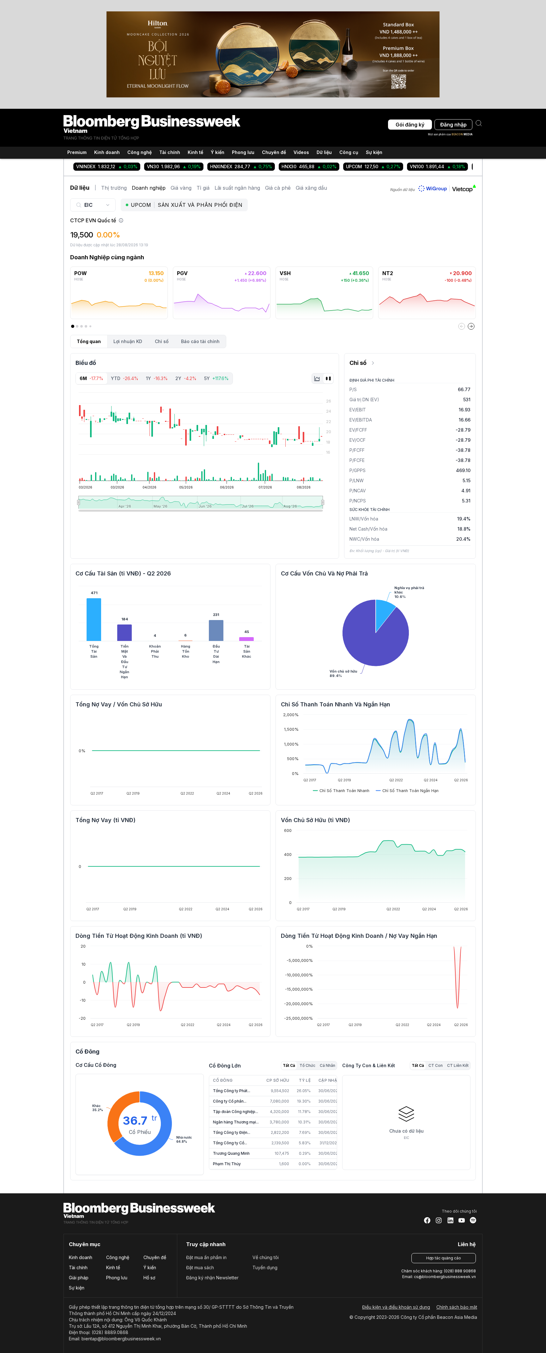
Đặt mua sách (200, 1267)
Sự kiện (374, 152)
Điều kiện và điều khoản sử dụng (396, 1307)
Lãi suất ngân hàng (237, 188)
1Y (157, 378)
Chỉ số (161, 341)
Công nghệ (117, 1257)
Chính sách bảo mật (456, 1307)
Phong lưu (116, 1277)
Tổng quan (89, 341)
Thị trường (114, 188)
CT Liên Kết (458, 1065)
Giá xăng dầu (311, 188)
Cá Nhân (327, 1065)
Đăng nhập (453, 124)
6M (91, 378)
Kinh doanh (80, 1257)
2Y (186, 378)
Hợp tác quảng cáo (443, 1258)
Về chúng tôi (265, 1257)
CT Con (435, 1065)
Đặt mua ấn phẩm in (206, 1257)
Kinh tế (113, 1267)
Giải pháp (78, 1277)
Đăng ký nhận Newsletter (212, 1277)
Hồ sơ (149, 1277)
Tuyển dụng (264, 1267)
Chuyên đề (154, 1257)
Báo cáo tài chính (200, 341)
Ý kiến (149, 1267)
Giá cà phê (278, 188)
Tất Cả (289, 1065)
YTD (124, 378)
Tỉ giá (203, 188)
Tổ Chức (307, 1065)
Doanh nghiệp (149, 188)
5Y (216, 378)
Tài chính (78, 1267)
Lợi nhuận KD (127, 341)
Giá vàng (181, 188)
